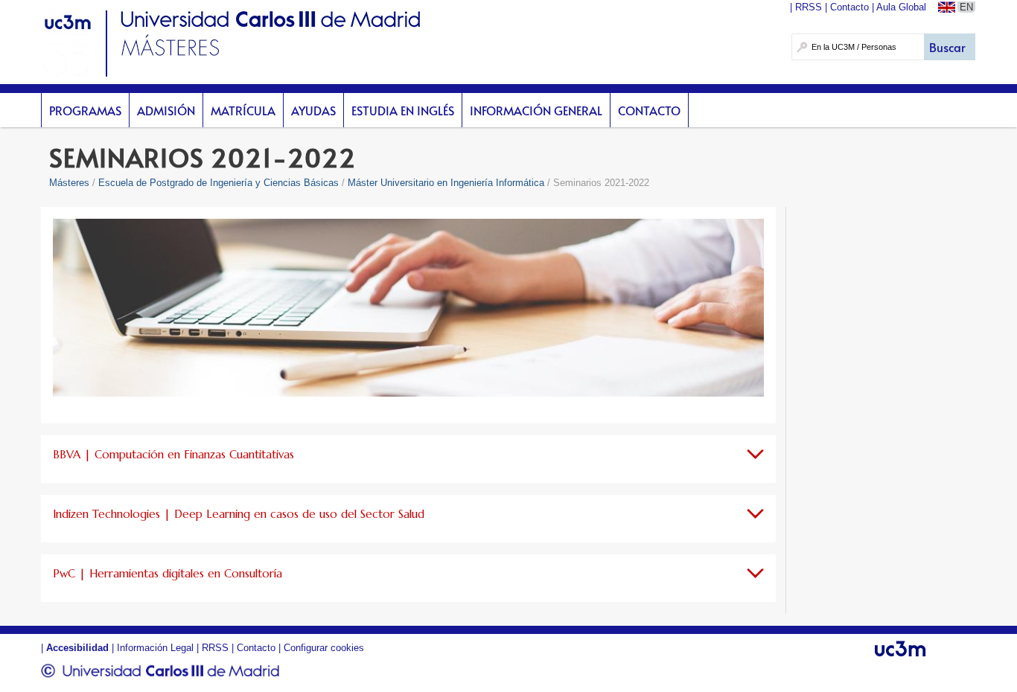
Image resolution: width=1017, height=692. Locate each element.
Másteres (69, 182)
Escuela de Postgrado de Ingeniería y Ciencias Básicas (218, 182)
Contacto (649, 110)
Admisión (166, 110)
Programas (85, 110)
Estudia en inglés (402, 110)
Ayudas (313, 110)
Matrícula (243, 110)
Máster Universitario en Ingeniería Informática (446, 182)
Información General (536, 110)
